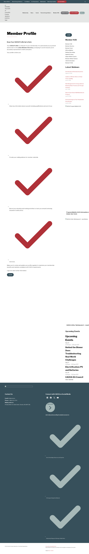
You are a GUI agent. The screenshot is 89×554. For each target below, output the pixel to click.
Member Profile (69, 63)
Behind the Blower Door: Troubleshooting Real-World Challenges (74, 353)
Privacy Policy (48, 546)
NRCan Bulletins (69, 50)
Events (37, 12)
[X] (54, 397)
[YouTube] (57, 397)
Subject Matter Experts (71, 56)
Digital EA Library (69, 54)
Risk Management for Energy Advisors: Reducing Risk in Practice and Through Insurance (74, 85)
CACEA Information (70, 60)
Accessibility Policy (53, 546)
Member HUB (68, 44)
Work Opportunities (51, 1)
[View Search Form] (85, 2)
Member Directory (69, 46)
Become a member (74, 12)
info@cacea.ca (11, 398)
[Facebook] (50, 397)
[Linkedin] (47, 397)
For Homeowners (35, 1)
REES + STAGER (50, 550)
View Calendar (69, 379)
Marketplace (43, 1)
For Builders (27, 1)
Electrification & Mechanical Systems (74, 71)
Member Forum (65, 12)
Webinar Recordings (70, 52)
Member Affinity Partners (71, 58)
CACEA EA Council (74, 377)
